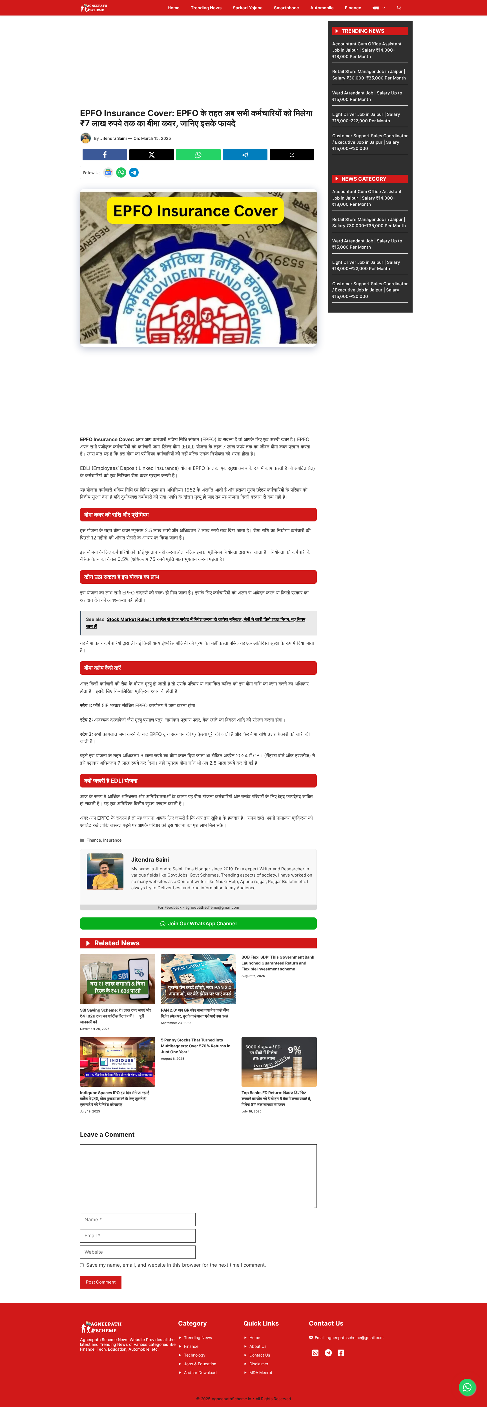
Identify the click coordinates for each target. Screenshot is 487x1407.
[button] (399, 8)
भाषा (376, 7)
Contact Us (259, 1355)
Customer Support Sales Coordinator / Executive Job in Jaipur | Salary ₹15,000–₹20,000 (370, 142)
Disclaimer (258, 1363)
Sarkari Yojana (248, 7)
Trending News (206, 7)
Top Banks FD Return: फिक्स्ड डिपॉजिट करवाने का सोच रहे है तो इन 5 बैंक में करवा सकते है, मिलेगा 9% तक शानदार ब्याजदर (276, 1098)
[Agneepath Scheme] (95, 8)
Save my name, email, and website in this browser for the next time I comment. (176, 1265)
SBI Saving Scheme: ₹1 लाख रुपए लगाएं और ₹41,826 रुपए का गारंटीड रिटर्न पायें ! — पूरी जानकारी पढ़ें (115, 1016)
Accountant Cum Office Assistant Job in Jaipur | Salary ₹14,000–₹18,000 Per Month (367, 50)
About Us (257, 1346)
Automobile (322, 7)
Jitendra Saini (113, 138)
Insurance (112, 840)
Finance (353, 7)
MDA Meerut (260, 1372)
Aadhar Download (200, 1372)
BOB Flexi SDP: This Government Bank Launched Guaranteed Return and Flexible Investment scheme (278, 963)
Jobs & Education (200, 1363)
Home (174, 7)
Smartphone (286, 7)
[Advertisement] (198, 60)
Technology (194, 1355)
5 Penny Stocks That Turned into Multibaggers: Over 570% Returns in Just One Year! (196, 1045)
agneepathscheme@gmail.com (355, 1337)
